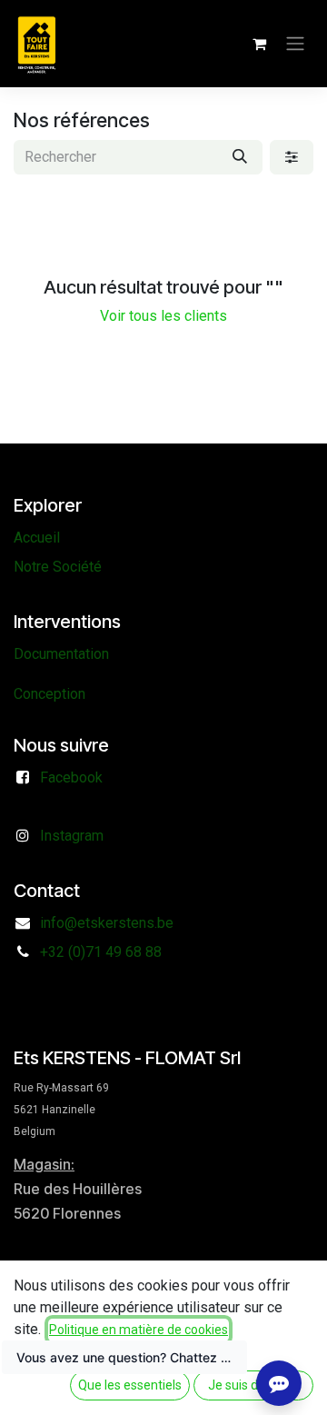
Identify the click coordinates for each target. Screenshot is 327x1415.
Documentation (61, 654)
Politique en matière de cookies (138, 1329)
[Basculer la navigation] (295, 44)
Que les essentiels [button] (130, 1385)
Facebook (71, 777)
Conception (49, 694)
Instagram (72, 835)
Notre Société (58, 566)
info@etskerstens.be (106, 923)
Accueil (37, 537)
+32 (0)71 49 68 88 (101, 952)
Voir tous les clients (163, 315)
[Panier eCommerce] (259, 43)
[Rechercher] (240, 157)
